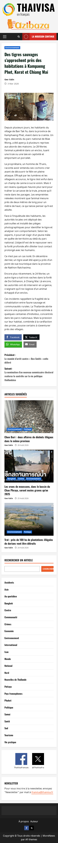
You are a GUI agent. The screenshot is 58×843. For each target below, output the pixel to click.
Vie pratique (10, 742)
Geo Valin (9, 79)
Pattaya (27, 429)
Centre (21, 478)
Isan (6, 652)
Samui (7, 714)
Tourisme (8, 735)
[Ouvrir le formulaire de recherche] (19, 36)
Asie (6, 589)
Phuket (7, 700)
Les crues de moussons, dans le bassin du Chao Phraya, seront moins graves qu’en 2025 (27, 490)
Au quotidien (10, 596)
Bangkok (11, 478)
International (10, 645)
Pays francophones (13, 693)
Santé (7, 721)
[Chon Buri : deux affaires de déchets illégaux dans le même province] (29, 416)
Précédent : (26, 358)
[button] (4, 36)
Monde (7, 659)
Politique (8, 707)
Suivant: (28, 374)
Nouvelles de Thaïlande (15, 679)
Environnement (12, 47)
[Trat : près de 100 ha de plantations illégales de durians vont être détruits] (29, 519)
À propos (24, 821)
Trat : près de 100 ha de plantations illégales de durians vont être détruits (28, 541)
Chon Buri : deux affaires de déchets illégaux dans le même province (28, 439)
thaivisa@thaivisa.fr (42, 792)
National (8, 666)
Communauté (10, 617)
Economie (9, 631)
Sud (6, 728)
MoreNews (49, 835)
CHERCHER (48, 568)
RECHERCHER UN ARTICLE (18, 560)
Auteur (34, 821)
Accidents (9, 582)
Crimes (7, 624)
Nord (6, 673)
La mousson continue (43, 36)
